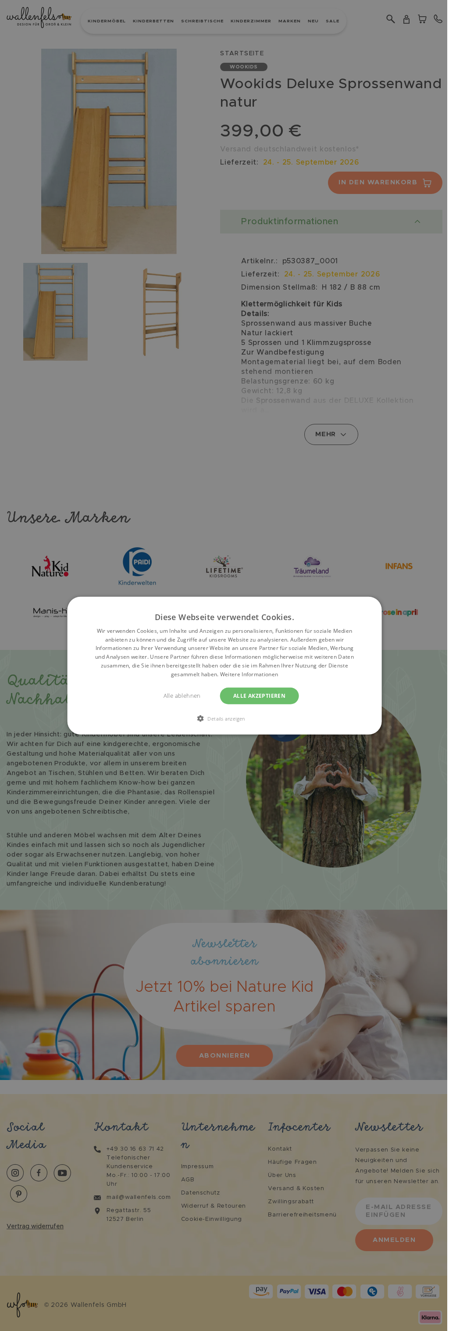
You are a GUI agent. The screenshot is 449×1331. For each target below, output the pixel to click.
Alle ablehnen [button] (182, 695)
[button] (224, 718)
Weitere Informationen (249, 674)
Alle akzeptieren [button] (259, 695)
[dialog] (225, 665)
